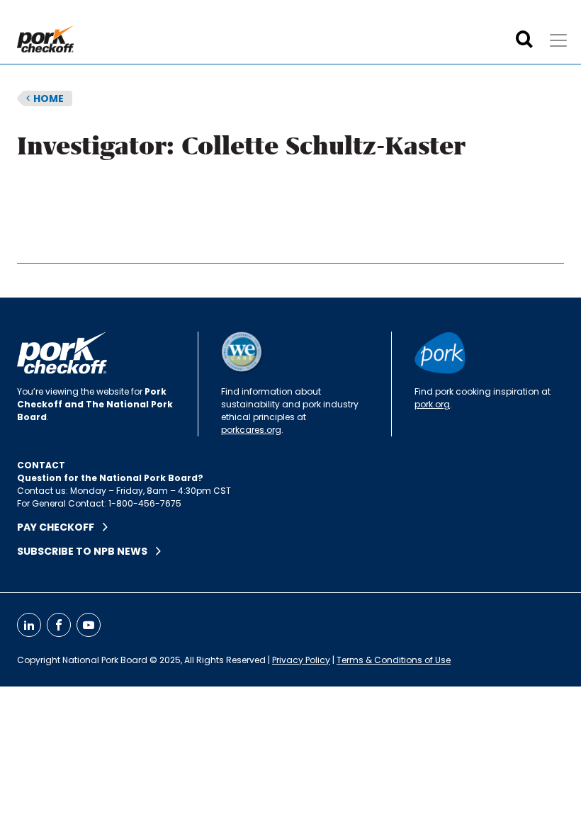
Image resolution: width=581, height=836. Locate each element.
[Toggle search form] (524, 40)
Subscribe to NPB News (86, 551)
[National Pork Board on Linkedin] (29, 625)
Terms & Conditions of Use (394, 660)
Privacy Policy (301, 660)
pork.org (432, 404)
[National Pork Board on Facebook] (59, 625)
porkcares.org (251, 430)
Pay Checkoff (60, 527)
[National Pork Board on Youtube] (89, 625)
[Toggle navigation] (558, 40)
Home (45, 98)
